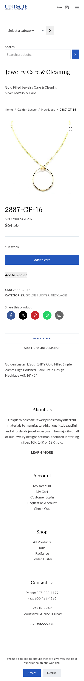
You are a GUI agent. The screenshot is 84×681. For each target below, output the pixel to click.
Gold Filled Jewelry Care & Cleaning (31, 87)
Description (42, 338)
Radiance (42, 553)
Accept (32, 673)
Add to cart (42, 260)
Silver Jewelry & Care (20, 93)
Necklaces (59, 295)
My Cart (42, 491)
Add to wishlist (16, 275)
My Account (42, 486)
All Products (42, 542)
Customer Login (42, 497)
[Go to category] (50, 30)
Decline (51, 673)
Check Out (42, 508)
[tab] (42, 338)
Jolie (42, 548)
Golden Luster (37, 295)
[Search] (75, 54)
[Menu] (77, 7)
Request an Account (42, 503)
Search (10, 47)
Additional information (42, 347)
